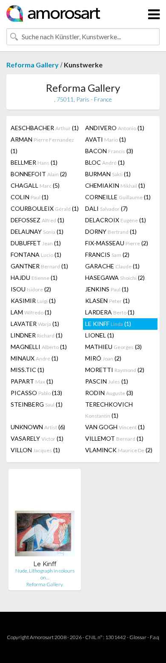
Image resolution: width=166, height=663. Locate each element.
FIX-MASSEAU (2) (116, 243)
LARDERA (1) (110, 312)
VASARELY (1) (37, 438)
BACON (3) (109, 150)
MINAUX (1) (34, 358)
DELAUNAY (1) (37, 231)
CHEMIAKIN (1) (115, 185)
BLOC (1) (105, 162)
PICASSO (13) (36, 392)
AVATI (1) (105, 139)
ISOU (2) (31, 289)
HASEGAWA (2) (115, 277)
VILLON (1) (35, 450)
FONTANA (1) (36, 254)
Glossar (137, 637)
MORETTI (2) (114, 369)
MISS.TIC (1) (27, 369)
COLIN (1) (30, 197)
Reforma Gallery (32, 65)
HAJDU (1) (34, 277)
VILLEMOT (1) (114, 438)
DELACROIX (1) (115, 220)
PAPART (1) (32, 381)
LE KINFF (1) (108, 323)
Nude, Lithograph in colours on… (44, 574)
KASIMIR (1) (33, 300)
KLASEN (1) (107, 300)
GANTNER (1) (39, 266)
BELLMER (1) (34, 162)
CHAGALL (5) (35, 185)
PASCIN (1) (106, 381)
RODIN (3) (109, 392)
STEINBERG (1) (37, 404)
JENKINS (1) (107, 289)
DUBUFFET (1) (36, 243)
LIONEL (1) (99, 335)
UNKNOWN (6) (38, 426)
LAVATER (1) (35, 323)
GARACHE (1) (112, 266)
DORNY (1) (111, 231)
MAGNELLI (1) (39, 346)
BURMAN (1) (108, 173)
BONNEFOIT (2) (39, 173)
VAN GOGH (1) (115, 426)
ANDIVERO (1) (114, 127)
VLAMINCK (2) (118, 450)
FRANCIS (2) (107, 254)
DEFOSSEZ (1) (37, 220)
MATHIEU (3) (113, 346)
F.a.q (154, 637)
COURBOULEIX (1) (45, 208)
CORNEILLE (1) (118, 197)
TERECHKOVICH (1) (109, 410)
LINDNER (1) (37, 335)
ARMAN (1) (42, 145)
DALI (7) (106, 208)
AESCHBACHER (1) (45, 127)
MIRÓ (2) (103, 358)
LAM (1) (31, 312)
